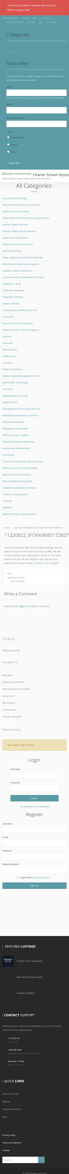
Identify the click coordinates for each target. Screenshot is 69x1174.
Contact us (39, 563)
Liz (11, 573)
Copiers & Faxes (10, 303)
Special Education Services (16, 474)
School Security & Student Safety (19, 468)
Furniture (7, 362)
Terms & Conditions (11, 1109)
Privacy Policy (8, 1135)
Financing (7, 343)
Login (34, 18)
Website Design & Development (19, 514)
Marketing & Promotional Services (20, 415)
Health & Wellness (12, 369)
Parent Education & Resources (18, 441)
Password (15, 782)
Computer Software (12, 296)
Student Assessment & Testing (18, 487)
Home (7, 527)
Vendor (14, 144)
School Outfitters (26, 993)
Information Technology (15, 382)
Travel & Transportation (15, 494)
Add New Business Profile (16, 689)
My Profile (30, 22)
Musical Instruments (13, 421)
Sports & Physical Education (17, 481)
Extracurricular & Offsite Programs (20, 329)
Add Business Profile (10, 18)
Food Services (9, 349)
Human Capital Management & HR (20, 375)
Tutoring (7, 500)
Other (13, 152)
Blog (4, 1116)
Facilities (7, 336)
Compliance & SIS (11, 283)
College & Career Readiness (17, 270)
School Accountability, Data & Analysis (22, 461)
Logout (41, 22)
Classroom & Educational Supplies (20, 264)
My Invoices (8, 702)
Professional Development (16, 448)
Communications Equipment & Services (23, 277)
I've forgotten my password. (34, 806)
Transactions (9, 709)
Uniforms (7, 507)
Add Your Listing (10, 1093)
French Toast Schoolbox (29, 961)
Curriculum (8, 316)
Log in (34, 798)
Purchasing (8, 454)
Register (25, 18)
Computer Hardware (13, 290)
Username (15, 769)
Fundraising (8, 356)
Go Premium (44, 18)
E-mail (5, 837)
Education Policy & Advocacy (17, 323)
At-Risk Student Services (15, 224)
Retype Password (10, 864)
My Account (8, 695)
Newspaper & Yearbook (15, 428)
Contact (6, 1150)
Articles (12, 48)
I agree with (35, 877)
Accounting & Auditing (14, 198)
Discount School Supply (29, 977)
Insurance (7, 389)
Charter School (18, 137)
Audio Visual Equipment (15, 237)
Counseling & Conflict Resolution (19, 310)
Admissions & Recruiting (15, 211)
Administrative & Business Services (21, 204)
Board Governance (12, 250)
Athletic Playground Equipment (19, 231)
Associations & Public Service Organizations (25, 218)
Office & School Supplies (15, 435)
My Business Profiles (13, 682)
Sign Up (34, 885)
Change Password (12, 716)
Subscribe (14, 162)
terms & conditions (41, 877)
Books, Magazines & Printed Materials (22, 257)
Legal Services (9, 402)
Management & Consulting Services (21, 408)
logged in (23, 606)
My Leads (7, 675)
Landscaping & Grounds (15, 395)
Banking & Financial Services (17, 244)
